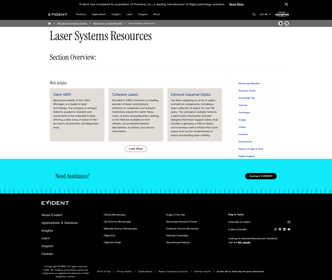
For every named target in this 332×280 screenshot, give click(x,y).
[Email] (288, 223)
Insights (116, 14)
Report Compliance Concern (173, 271)
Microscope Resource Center (181, 221)
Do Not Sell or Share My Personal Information (240, 271)
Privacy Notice (124, 271)
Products (81, 14)
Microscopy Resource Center (72, 23)
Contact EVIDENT (261, 176)
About (156, 14)
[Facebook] (280, 230)
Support (143, 14)
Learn (129, 14)
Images (242, 119)
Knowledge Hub (247, 98)
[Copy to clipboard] (280, 23)
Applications (99, 14)
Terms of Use (104, 271)
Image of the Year (175, 214)
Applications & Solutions (60, 223)
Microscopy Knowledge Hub (107, 23)
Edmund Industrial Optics (191, 94)
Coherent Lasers (125, 94)
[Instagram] (275, 230)
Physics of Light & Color (251, 149)
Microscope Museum (249, 83)
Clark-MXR (62, 94)
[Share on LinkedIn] (287, 23)
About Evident (52, 215)
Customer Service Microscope (182, 228)
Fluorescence (245, 141)
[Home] (49, 23)
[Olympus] (282, 15)
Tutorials (243, 105)
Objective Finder (112, 242)
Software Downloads (177, 235)
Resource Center (247, 90)
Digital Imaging (246, 156)
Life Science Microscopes (117, 221)
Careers (47, 254)
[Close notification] (286, 4)
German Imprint (202, 271)
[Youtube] (288, 230)
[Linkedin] (284, 230)
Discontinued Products (178, 242)
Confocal (243, 134)
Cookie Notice (145, 271)
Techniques (244, 112)
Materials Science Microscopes (120, 228)
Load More (136, 148)
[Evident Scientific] (58, 14)
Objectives (109, 235)
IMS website (244, 242)
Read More (236, 4)
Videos (242, 127)
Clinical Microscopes (115, 214)
